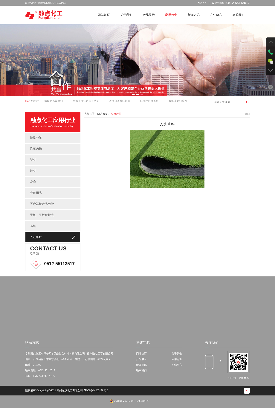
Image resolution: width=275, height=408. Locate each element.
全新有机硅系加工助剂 (86, 101)
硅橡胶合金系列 (149, 101)
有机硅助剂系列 (178, 101)
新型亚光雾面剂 (53, 101)
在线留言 (216, 14)
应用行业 (171, 14)
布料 (33, 226)
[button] (133, 94)
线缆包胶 (36, 137)
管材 (33, 159)
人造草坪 (36, 237)
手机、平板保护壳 (42, 215)
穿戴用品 (36, 192)
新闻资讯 (194, 14)
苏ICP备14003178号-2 (96, 390)
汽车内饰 (36, 148)
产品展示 (149, 14)
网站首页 (202, 2)
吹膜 (33, 181)
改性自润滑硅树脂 (119, 101)
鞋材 (33, 170)
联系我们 (239, 14)
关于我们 (126, 14)
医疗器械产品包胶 (42, 203)
